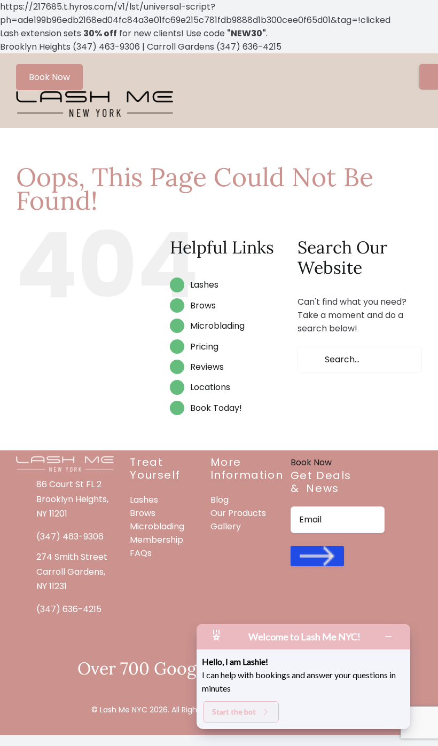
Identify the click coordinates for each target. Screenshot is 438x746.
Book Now (49, 77)
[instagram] (314, 598)
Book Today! (216, 408)
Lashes (204, 285)
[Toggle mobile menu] (417, 96)
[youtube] (352, 598)
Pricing (204, 346)
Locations (210, 387)
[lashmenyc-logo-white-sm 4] (65, 460)
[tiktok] (333, 598)
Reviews (207, 367)
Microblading (217, 326)
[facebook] (295, 598)
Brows (203, 305)
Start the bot (234, 711)
